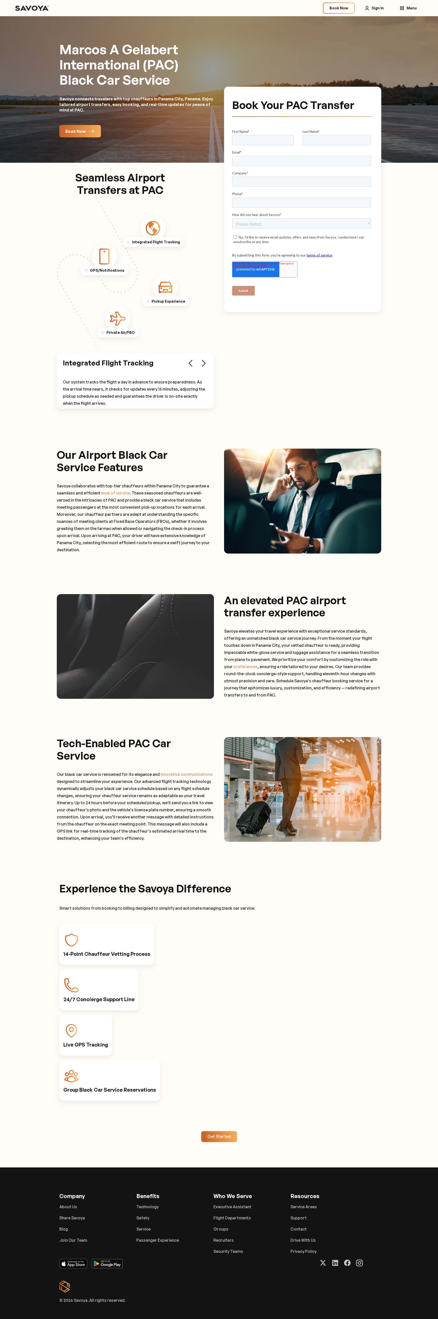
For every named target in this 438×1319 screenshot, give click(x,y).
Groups (220, 1229)
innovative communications (186, 774)
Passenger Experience (157, 1240)
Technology (147, 1206)
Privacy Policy (303, 1251)
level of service (115, 493)
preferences (245, 666)
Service (143, 1229)
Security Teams (228, 1251)
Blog (63, 1229)
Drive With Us (303, 1240)
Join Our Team (73, 1240)
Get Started (219, 1136)
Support (298, 1217)
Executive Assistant (232, 1206)
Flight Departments (232, 1217)
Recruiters (223, 1240)
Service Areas (303, 1206)
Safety (142, 1217)
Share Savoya (72, 1217)
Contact (298, 1229)
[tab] (153, 228)
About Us (68, 1206)
